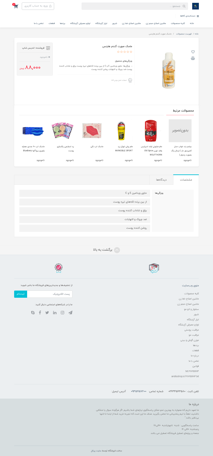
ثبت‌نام (20, 294)
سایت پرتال (96, 450)
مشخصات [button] (186, 180)
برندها (62, 23)
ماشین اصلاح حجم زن (156, 23)
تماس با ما (39, 23)
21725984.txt (192, 371)
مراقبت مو (194, 335)
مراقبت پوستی (191, 330)
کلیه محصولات (178, 23)
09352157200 (138, 391)
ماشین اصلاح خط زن (131, 23)
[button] (18, 6)
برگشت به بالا (103, 249)
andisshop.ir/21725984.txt (185, 376)
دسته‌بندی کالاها (188, 15)
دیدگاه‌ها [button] (161, 180)
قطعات (52, 23)
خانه (192, 23)
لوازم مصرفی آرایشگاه (80, 23)
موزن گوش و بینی (189, 340)
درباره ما (195, 355)
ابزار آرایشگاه (101, 23)
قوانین (195, 366)
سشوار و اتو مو (191, 309)
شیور (114, 23)
